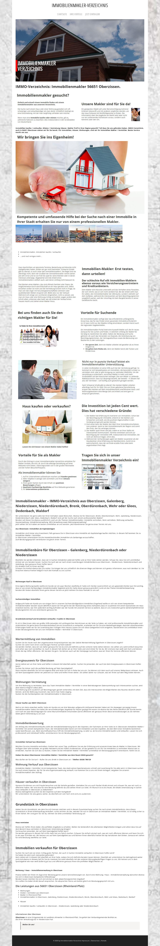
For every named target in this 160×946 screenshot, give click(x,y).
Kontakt (103, 941)
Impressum (85, 941)
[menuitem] (63, 14)
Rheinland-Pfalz (34, 895)
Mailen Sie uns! (28, 924)
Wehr (118, 516)
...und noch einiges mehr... (31, 256)
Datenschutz (95, 941)
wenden (66, 524)
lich (74, 568)
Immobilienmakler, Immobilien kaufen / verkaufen (40, 252)
